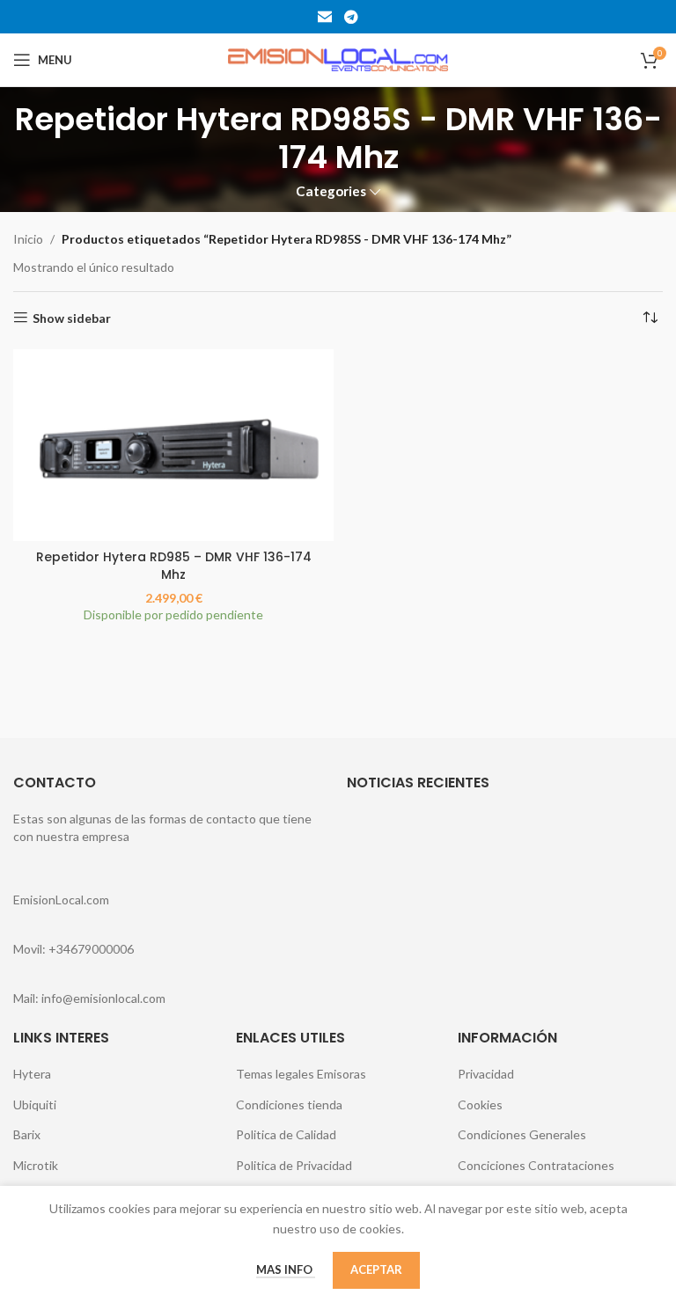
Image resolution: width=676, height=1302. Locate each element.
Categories (331, 191)
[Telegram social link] (351, 17)
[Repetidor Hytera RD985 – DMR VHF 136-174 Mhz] (173, 445)
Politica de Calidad (286, 1134)
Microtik (35, 1165)
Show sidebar (72, 318)
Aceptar (376, 1269)
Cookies (480, 1104)
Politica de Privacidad (294, 1165)
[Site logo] (338, 58)
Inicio (28, 238)
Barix (26, 1134)
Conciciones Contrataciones (536, 1165)
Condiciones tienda (289, 1104)
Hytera (32, 1073)
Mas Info (285, 1269)
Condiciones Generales (522, 1134)
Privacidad (486, 1073)
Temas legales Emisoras (301, 1073)
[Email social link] (325, 17)
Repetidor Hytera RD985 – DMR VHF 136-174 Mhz (174, 565)
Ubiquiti (34, 1104)
